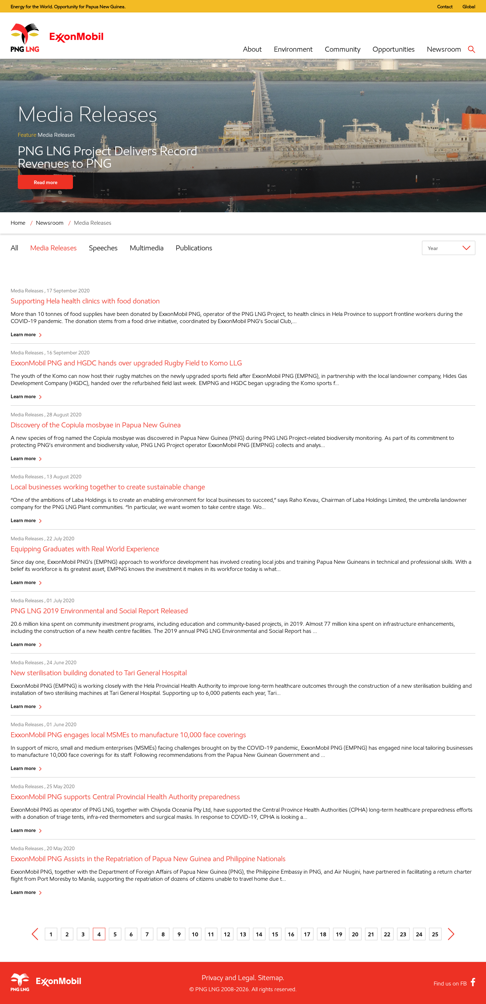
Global (469, 6)
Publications (194, 248)
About (252, 49)
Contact (445, 6)
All (14, 248)
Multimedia (147, 248)
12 (227, 934)
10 (195, 934)
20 (355, 934)
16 (291, 934)
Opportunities (394, 49)
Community (342, 49)
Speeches (103, 248)
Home (18, 222)
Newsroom (444, 49)
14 (259, 934)
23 (403, 934)
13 (243, 934)
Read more (45, 182)
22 (387, 934)
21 (371, 934)
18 (323, 934)
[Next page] (451, 934)
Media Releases (53, 248)
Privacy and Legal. (229, 977)
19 (339, 934)
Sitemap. (271, 977)
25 (435, 934)
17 (307, 934)
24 (419, 934)
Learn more (23, 334)
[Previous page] (35, 934)
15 (275, 934)
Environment (293, 49)
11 (211, 934)
